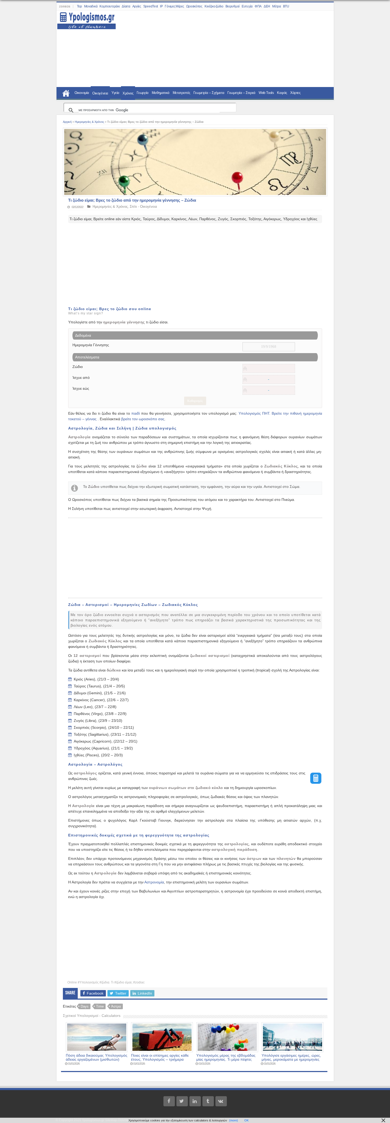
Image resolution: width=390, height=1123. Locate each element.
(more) (233, 1120)
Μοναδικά (91, 6)
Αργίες (136, 6)
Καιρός (282, 93)
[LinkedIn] (195, 1101)
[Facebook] (169, 1101)
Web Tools (266, 93)
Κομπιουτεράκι (109, 6)
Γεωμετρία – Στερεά (241, 93)
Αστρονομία (154, 882)
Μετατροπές (181, 93)
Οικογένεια (100, 93)
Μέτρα (276, 6)
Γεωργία (143, 93)
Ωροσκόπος (194, 6)
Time (100, 1006)
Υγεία (115, 93)
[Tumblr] (208, 1101)
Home (66, 92)
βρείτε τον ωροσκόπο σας (142, 419)
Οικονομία (82, 93)
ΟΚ (246, 1120)
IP (161, 6)
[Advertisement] (221, 49)
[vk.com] (221, 1101)
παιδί (135, 413)
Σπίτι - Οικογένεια (143, 207)
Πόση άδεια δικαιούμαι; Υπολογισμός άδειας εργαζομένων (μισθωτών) (96, 1057)
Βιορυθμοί (233, 6)
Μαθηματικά (161, 93)
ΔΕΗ (267, 6)
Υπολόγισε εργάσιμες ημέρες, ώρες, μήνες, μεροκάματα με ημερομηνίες (291, 1057)
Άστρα (116, 1006)
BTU (286, 6)
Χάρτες (295, 93)
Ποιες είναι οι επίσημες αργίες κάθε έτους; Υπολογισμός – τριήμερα (160, 1057)
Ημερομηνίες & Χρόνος (89, 121)
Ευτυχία (247, 6)
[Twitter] (182, 1101)
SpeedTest (150, 6)
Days (85, 1006)
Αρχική (67, 121)
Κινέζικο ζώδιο (214, 6)
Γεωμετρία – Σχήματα (208, 93)
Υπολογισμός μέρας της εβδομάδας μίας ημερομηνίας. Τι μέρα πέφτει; (225, 1057)
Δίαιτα (126, 6)
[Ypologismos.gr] (86, 19)
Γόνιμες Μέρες (174, 6)
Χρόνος (128, 93)
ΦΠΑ (258, 6)
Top (79, 6)
